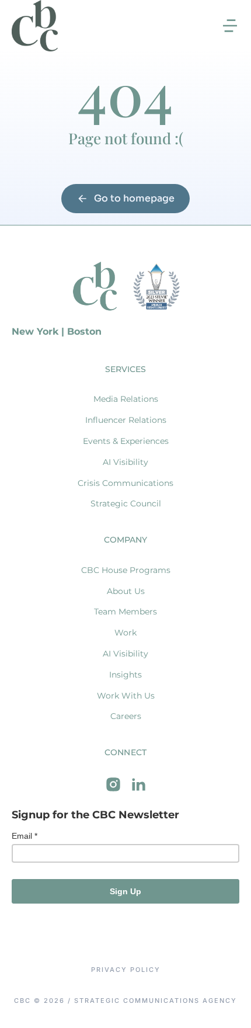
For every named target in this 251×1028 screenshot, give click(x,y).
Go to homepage (134, 198)
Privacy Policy (126, 970)
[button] (230, 25)
